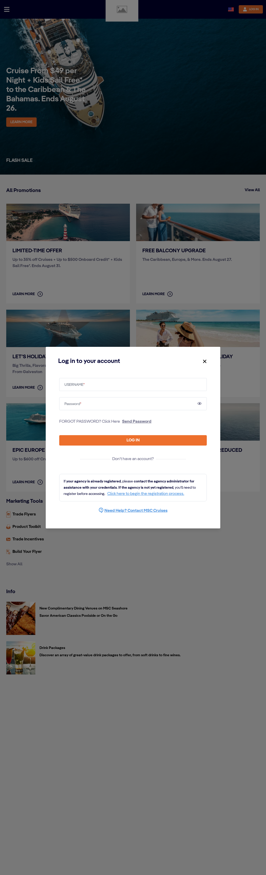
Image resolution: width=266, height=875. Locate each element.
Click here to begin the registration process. (145, 494)
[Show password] (199, 403)
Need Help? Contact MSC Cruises (136, 511)
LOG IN (133, 440)
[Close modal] (205, 361)
